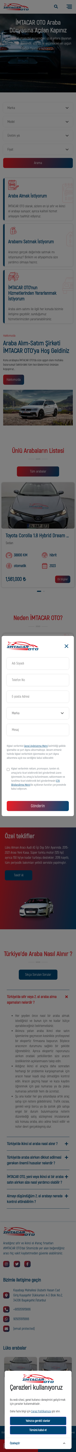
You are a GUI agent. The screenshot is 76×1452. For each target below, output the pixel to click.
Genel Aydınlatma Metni (36, 746)
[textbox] (36, 713)
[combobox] (38, 713)
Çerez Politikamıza (41, 1411)
